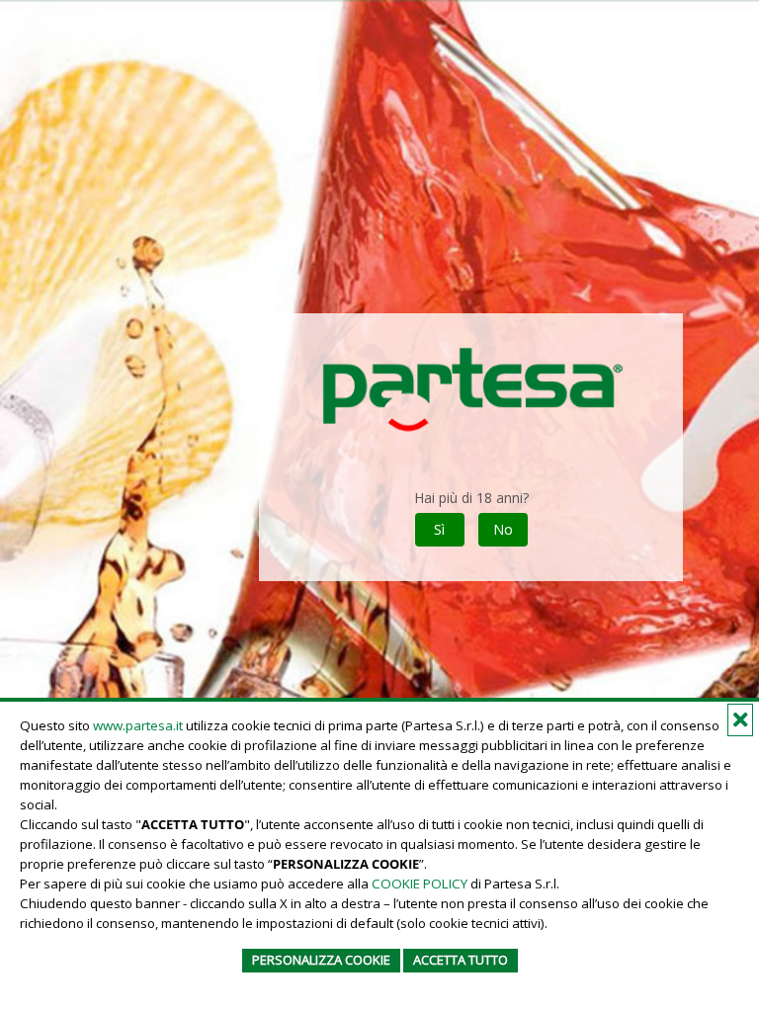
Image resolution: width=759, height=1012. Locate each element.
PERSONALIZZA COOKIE (321, 960)
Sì (439, 529)
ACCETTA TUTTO (460, 960)
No (503, 529)
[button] (740, 720)
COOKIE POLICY (419, 883)
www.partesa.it (138, 725)
